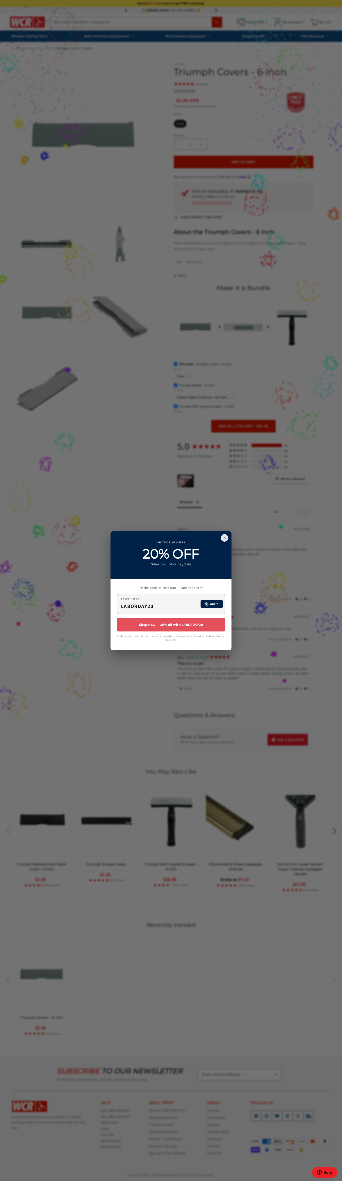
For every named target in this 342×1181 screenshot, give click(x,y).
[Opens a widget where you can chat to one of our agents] (324, 1173)
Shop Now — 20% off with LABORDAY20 (171, 624)
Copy (214, 604)
